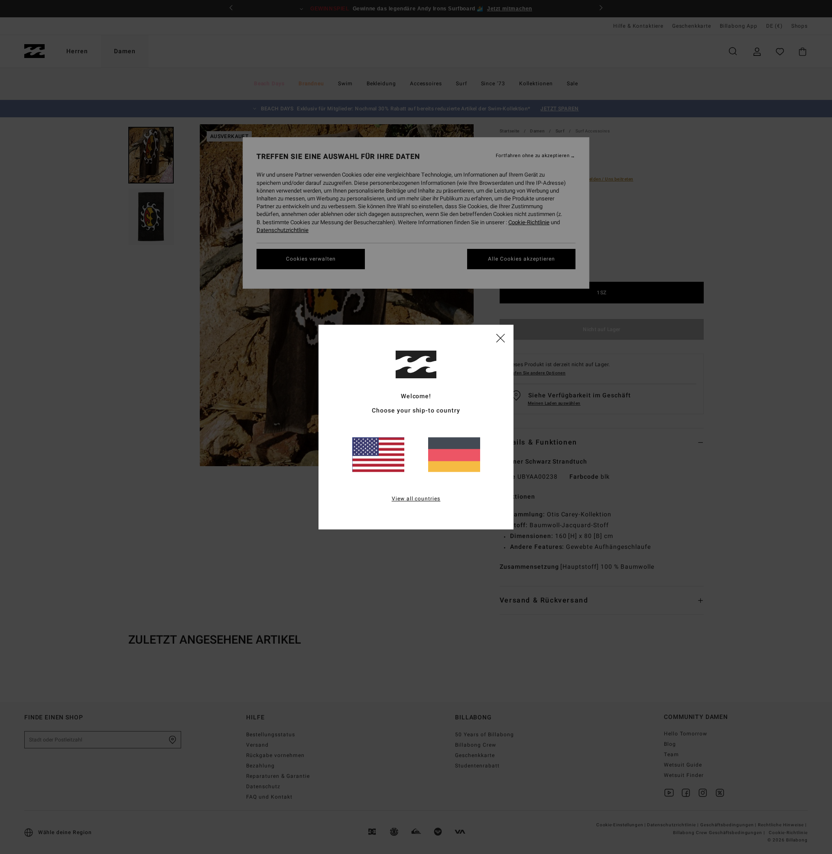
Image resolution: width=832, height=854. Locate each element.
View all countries (416, 499)
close (500, 337)
